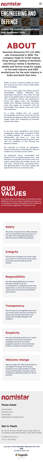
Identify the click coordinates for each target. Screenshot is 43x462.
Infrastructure (7, 412)
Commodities (7, 409)
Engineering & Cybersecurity (12, 417)
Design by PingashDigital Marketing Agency (21, 458)
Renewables (6, 414)
